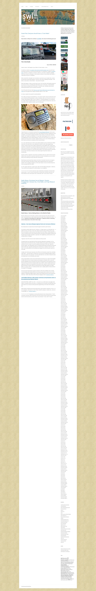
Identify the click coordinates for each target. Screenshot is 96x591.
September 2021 (63, 294)
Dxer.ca (62, 510)
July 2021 (62, 296)
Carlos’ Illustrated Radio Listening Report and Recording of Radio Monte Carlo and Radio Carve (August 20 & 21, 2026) (67, 202)
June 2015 (62, 394)
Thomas (51, 173)
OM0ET (30, 295)
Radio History (63, 569)
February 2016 (63, 383)
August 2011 (63, 455)
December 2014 (63, 402)
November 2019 (63, 323)
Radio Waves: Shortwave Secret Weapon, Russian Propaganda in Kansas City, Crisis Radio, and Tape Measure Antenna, (38, 182)
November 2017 (63, 355)
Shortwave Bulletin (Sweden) (65, 531)
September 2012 (63, 438)
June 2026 (62, 218)
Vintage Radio (63, 578)
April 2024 (62, 253)
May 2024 (62, 251)
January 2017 (63, 368)
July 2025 (62, 233)
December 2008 (63, 496)
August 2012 (63, 439)
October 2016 (63, 372)
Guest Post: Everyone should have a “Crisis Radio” (35, 33)
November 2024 (63, 243)
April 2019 (62, 332)
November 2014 (63, 403)
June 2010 (62, 474)
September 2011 (63, 454)
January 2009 (63, 495)
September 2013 (63, 422)
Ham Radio (27, 295)
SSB (42, 173)
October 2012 (63, 436)
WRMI (69, 579)
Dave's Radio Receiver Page (65, 507)
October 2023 (63, 261)
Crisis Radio (46, 172)
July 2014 (62, 408)
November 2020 (63, 307)
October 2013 (63, 420)
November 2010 (63, 467)
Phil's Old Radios (63, 523)
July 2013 (62, 424)
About (52, 6)
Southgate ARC (63, 577)
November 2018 (63, 339)
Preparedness (46, 170)
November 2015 (63, 387)
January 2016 (63, 384)
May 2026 (62, 219)
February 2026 (63, 223)
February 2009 (63, 494)
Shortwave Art (70, 572)
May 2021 (62, 299)
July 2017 (62, 360)
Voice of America (40, 296)
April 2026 (62, 221)
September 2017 (63, 358)
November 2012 (63, 435)
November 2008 (63, 498)
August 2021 (63, 295)
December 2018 (63, 338)
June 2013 (62, 426)
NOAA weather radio (33, 173)
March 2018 (63, 350)
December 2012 (63, 434)
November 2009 (63, 483)
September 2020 (63, 310)
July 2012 (62, 440)
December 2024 (63, 242)
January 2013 (63, 432)
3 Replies (22, 186)
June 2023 (62, 266)
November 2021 (63, 291)
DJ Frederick (71, 561)
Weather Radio (23, 172)
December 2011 (63, 450)
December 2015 (63, 386)
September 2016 (63, 374)
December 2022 (63, 274)
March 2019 (63, 334)
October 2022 (63, 277)
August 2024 (63, 247)
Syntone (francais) (64, 539)
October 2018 (63, 340)
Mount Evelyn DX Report (65, 516)
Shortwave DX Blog (64, 532)
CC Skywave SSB (41, 172)
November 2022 (63, 275)
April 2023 (62, 269)
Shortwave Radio (51, 170)
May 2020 (62, 315)
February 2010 (63, 479)
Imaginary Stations (65, 565)
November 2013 (63, 419)
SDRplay (70, 571)
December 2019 (63, 322)
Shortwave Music (71, 573)
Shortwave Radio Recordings (66, 575)
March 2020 (63, 318)
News (37, 170)
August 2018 (63, 343)
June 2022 (62, 282)
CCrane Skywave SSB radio (44, 132)
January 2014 (63, 416)
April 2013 (62, 428)
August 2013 (63, 423)
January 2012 (63, 448)
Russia (39, 295)
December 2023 (63, 258)
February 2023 (63, 271)
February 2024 (63, 255)
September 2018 (63, 342)
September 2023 (63, 262)
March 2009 (63, 492)
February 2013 (63, 431)
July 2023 (62, 265)
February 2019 (63, 335)
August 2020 (63, 311)
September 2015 (63, 390)
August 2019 (63, 327)
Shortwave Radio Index (64, 534)
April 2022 (62, 285)
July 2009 (62, 488)
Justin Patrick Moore (65, 566)
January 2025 (63, 241)
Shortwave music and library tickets (66, 209)
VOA (66, 578)
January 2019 (63, 336)
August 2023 (63, 263)
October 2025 (63, 229)
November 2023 (63, 259)
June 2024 (62, 250)
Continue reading (32, 291)
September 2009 (63, 486)
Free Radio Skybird (64, 563)
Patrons (31, 6)
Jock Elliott (39, 38)
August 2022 (63, 279)
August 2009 (63, 487)
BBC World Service (64, 558)
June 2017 (62, 362)
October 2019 (63, 324)
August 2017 (63, 359)
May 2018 (62, 347)
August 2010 (63, 471)
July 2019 (62, 328)
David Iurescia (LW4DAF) (64, 560)
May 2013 (62, 427)
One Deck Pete (67, 567)
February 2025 (63, 239)
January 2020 (63, 320)
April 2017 (62, 364)
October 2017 (63, 356)
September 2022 (63, 278)
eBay (63, 562)
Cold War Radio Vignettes (65, 504)
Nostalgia (62, 567)
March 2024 (63, 254)
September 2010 (63, 470)
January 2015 (63, 400)
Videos (71, 577)
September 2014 (63, 406)
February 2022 (63, 287)
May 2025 (62, 235)
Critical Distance (63, 506)
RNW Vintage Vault (64, 526)
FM (31, 170)
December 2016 (63, 370)
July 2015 (62, 392)
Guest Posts (34, 170)
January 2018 (63, 352)
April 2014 (62, 412)
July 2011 (62, 456)
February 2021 (63, 303)
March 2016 (63, 382)
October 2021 (63, 293)
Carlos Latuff (64, 560)
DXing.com (62, 511)
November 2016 (63, 371)
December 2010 (63, 466)
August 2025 (63, 231)
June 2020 (62, 314)
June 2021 (62, 298)
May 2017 (62, 363)
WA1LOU (62, 542)
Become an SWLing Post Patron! (66, 138)
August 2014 (63, 407)
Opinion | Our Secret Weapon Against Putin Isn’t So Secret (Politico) (38, 224)
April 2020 (62, 316)
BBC (68, 558)
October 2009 (63, 484)
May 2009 (62, 490)
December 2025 (63, 226)
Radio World (68, 570)
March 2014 (63, 414)
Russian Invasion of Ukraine (45, 295)
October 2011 (63, 452)
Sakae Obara (63, 527)
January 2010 (63, 480)
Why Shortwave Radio (64, 579)
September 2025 (63, 230)
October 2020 (63, 308)
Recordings (63, 571)
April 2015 (62, 396)
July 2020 (62, 312)
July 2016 (62, 376)
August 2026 (63, 215)
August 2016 (63, 375)
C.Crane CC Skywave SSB (34, 172)
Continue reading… (50, 274)
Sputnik (22, 296)
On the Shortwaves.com (65, 520)
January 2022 (63, 289)
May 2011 (62, 459)
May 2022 (62, 283)
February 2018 (63, 351)
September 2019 (63, 326)
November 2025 (63, 227)
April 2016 (62, 380)
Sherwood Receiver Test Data (65, 528)
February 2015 (63, 399)
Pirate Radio (63, 568)
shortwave (64, 572)
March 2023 (63, 270)
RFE (37, 295)
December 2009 (63, 482)
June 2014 (62, 410)
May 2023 (62, 267)
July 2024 (62, 249)
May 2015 (62, 395)
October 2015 (63, 388)
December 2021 (63, 290)
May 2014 (62, 411)
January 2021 (63, 304)
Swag (27, 6)
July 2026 (62, 217)
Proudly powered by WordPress (26, 586)
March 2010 (63, 478)
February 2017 (63, 367)
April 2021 (62, 300)
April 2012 (62, 444)
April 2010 (62, 476)
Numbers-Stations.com (64, 519)
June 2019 (62, 330)
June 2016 (62, 378)
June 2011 (62, 458)
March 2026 (63, 222)
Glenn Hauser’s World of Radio (66, 514)
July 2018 (62, 344)
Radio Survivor (63, 524)
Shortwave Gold (64, 573)
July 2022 (62, 281)
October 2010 (63, 468)
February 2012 (63, 447)
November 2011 (63, 451)
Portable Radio (41, 170)
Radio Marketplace (45, 6)
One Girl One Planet (64, 522)
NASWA (62, 518)
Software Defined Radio (66, 576)
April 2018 (62, 348)
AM (30, 170)
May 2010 (62, 475)
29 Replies (23, 36)
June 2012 (62, 442)
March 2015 (63, 398)
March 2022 (63, 286)
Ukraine (36, 296)
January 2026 (63, 225)
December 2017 (63, 354)
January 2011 (63, 464)
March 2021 (63, 302)
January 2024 (63, 257)
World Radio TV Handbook (65, 551)
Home (22, 6)
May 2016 (62, 379)
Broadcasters (32, 293)
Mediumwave (71, 566)
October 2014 (63, 404)
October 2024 (63, 245)
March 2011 (63, 462)
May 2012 (62, 443)
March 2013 (63, 430)
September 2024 (63, 246)
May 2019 (62, 331)
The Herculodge (63, 540)
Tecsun (68, 577)
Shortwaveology (63, 535)
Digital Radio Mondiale (64, 561)
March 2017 (63, 366)
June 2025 (62, 234)
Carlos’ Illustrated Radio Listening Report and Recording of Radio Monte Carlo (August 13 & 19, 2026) (67, 206)
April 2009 (62, 491)
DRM (62, 562)
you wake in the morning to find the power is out (39, 70)
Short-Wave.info (63, 530)
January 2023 (63, 273)
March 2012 (63, 446)
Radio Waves (34, 295)
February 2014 (63, 415)
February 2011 (63, 463)
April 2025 (62, 237)
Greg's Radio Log (63, 515)
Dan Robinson (71, 560)
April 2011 (62, 460)
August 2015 (63, 391)
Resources (37, 6)
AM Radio (62, 557)
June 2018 (62, 346)
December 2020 (63, 306)
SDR (67, 571)
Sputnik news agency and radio (29, 296)
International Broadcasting (38, 293)
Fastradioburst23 (69, 562)
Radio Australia (68, 568)
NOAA (28, 173)
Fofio (61, 512)
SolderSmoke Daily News (65, 536)
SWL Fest (62, 538)
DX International (63, 508)
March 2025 (63, 238)
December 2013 (63, 418)
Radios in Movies (69, 569)
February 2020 (63, 319)
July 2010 (62, 472)
